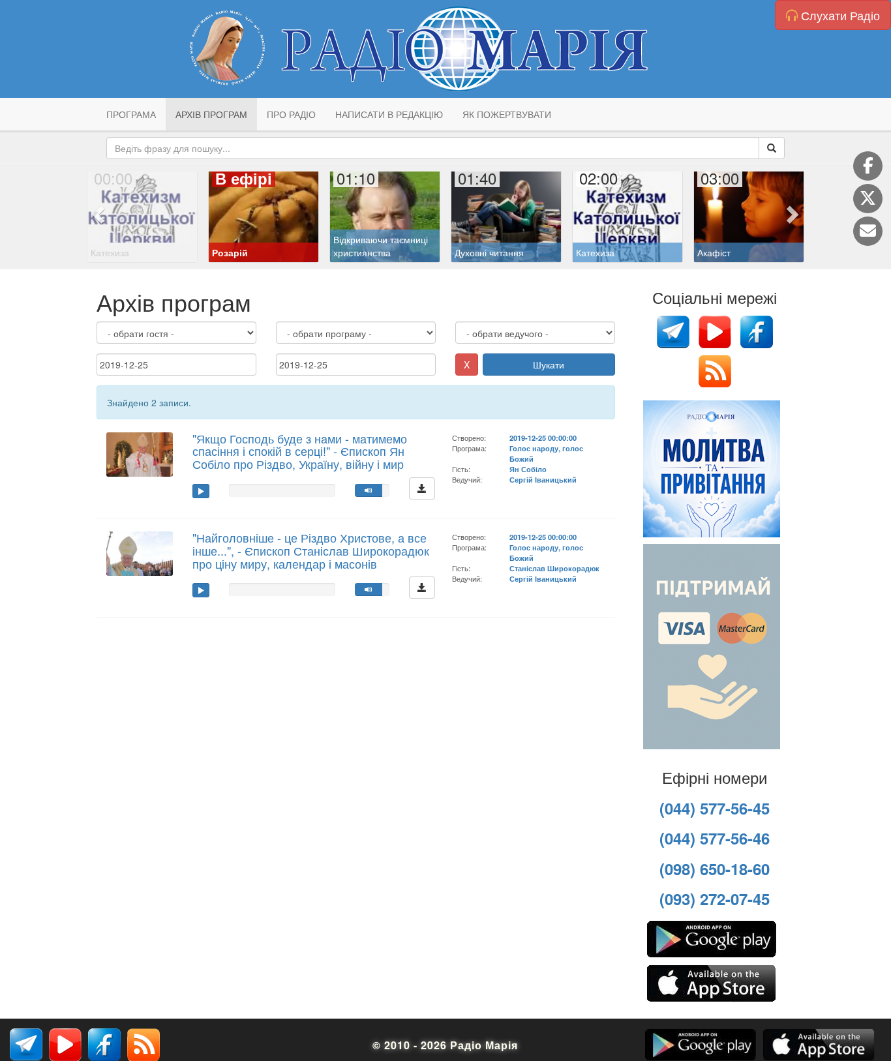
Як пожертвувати (506, 114)
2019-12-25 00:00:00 (543, 437)
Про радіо (291, 114)
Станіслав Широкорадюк (554, 568)
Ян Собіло (528, 469)
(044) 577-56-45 (714, 808)
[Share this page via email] (868, 231)
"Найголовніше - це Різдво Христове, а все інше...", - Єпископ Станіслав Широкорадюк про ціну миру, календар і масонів (310, 550)
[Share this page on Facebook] (868, 166)
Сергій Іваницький (543, 479)
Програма (131, 114)
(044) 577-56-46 (714, 838)
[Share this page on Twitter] (868, 198)
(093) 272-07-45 (714, 899)
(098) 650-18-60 (714, 869)
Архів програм (211, 114)
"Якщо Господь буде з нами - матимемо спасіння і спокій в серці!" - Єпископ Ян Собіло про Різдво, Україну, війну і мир (299, 451)
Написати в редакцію (389, 114)
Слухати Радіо (839, 15)
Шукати (548, 364)
